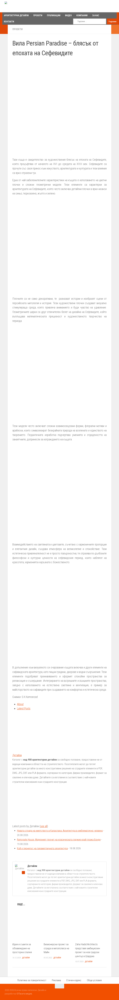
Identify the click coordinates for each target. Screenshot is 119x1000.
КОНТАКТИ (9, 21)
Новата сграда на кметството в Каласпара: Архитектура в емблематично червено (60, 830)
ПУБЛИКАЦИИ (53, 15)
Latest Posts (23, 708)
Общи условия (94, 980)
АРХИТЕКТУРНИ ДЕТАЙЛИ (16, 15)
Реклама (56, 980)
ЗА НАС (95, 15)
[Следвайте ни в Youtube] (106, 992)
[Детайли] (31, 750)
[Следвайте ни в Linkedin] (112, 992)
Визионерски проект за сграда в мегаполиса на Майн (56, 948)
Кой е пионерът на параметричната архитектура (42, 848)
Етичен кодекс (73, 980)
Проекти (17, 29)
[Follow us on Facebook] (101, 992)
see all (43, 826)
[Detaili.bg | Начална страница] (18, 6)
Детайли (17, 755)
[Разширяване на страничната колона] (4, 29)
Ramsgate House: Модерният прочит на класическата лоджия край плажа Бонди (59, 839)
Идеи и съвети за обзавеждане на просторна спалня (22, 948)
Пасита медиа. (25, 993)
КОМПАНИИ (82, 15)
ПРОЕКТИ (37, 15)
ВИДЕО (68, 15)
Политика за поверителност (31, 980)
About (20, 704)
